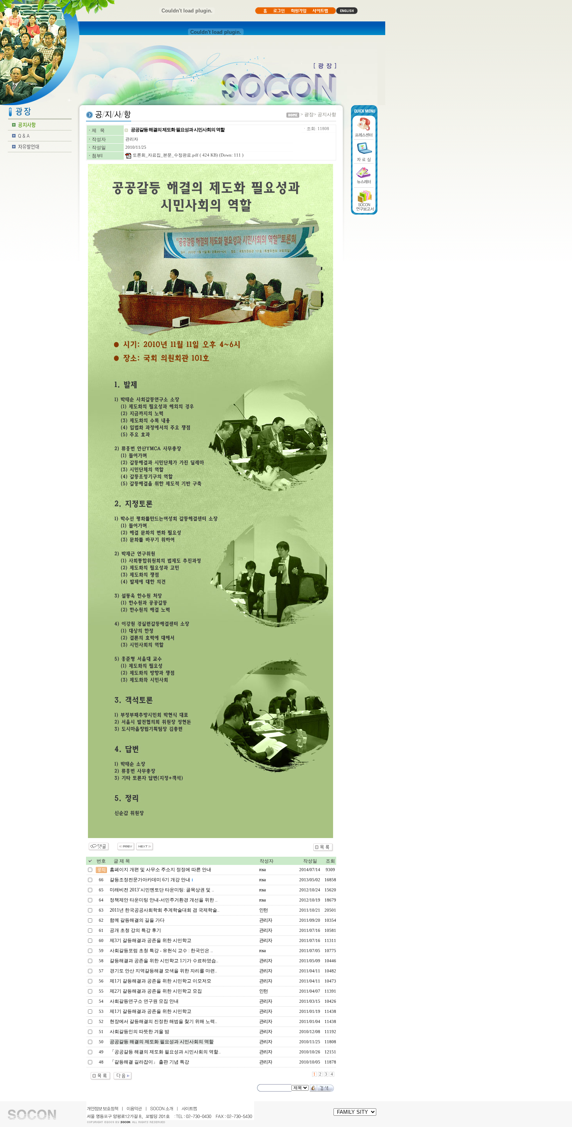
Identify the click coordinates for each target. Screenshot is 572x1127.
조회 (330, 861)
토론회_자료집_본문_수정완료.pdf (166, 155)
